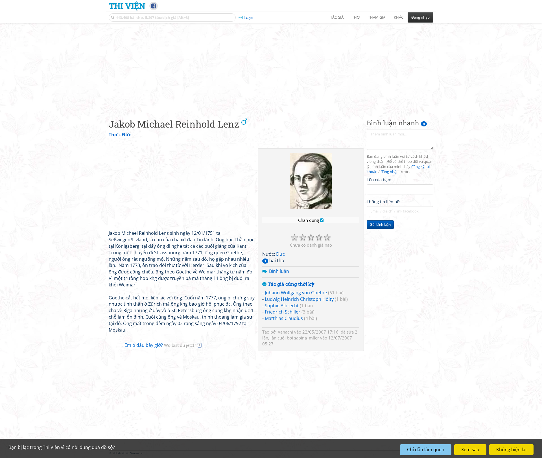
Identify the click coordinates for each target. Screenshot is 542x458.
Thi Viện (127, 5)
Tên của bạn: (379, 179)
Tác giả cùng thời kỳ (290, 284)
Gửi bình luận (380, 224)
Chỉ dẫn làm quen (425, 449)
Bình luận (279, 271)
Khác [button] (398, 17)
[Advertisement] (271, 66)
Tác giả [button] (337, 17)
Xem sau (470, 449)
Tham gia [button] (376, 17)
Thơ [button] (356, 17)
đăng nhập (390, 171)
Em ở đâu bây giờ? (160, 345)
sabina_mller (306, 338)
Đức (280, 254)
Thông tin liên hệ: (383, 201)
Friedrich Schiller (282, 312)
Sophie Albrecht (282, 306)
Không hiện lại (511, 449)
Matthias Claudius (284, 318)
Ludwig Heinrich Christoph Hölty (299, 299)
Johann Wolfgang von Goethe (296, 293)
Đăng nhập (420, 17)
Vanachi (285, 332)
